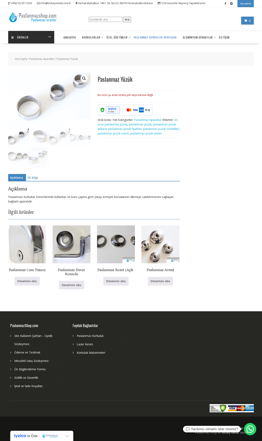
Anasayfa (69, 37)
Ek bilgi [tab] (33, 178)
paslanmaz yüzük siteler (146, 133)
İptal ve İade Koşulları (28, 386)
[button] (84, 78)
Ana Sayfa (21, 59)
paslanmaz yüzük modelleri (161, 129)
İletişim (224, 37)
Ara (127, 19)
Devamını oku (27, 281)
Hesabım (245, 3)
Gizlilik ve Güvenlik (26, 378)
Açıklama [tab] (16, 178)
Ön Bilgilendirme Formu (30, 369)
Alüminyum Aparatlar (198, 37)
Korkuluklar (91, 37)
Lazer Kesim (85, 344)
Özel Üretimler (117, 37)
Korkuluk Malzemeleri (91, 353)
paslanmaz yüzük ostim (113, 133)
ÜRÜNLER (22, 37)
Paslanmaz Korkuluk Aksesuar (155, 37)
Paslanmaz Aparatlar (41, 59)
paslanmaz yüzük (140, 124)
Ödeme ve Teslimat (27, 352)
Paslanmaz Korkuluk (90, 336)
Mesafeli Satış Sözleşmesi (31, 361)
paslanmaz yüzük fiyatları (124, 129)
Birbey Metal (230, 432)
